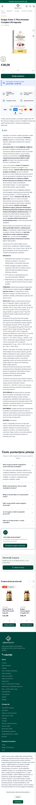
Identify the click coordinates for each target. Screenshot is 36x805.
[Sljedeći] (33, 581)
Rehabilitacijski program (9, 731)
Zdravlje (4, 718)
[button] (33, 30)
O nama (4, 663)
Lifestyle (4, 721)
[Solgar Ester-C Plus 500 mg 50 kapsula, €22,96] (9, 595)
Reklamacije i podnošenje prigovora (12, 686)
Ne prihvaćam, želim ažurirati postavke (17, 792)
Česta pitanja (6, 694)
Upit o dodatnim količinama (9, 671)
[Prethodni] (29, 581)
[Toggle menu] (2, 6)
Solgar (4, 745)
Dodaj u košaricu (9, 625)
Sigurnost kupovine (7, 678)
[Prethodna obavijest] (2, 1)
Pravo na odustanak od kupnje (11, 684)
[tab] (4, 130)
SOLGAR (3, 16)
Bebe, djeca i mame (7, 715)
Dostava (4, 668)
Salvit (3, 750)
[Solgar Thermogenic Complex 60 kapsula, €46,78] (27, 595)
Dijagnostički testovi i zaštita (10, 734)
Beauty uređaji (6, 726)
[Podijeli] (33, 36)
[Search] (30, 6)
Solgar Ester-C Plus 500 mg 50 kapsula (8, 611)
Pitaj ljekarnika (6, 691)
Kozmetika (5, 710)
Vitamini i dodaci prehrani (9, 713)
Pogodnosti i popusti (8, 708)
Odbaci (18, 797)
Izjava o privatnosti (7, 676)
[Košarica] (27, 6)
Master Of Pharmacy (8, 747)
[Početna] (18, 6)
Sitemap (4, 699)
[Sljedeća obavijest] (34, 1)
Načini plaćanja (6, 665)
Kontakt (4, 697)
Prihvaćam (18, 802)
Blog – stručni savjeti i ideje (9, 689)
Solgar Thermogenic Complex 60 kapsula (25, 611)
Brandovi (4, 736)
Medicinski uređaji (7, 728)
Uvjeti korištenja (6, 673)
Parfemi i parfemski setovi (9, 723)
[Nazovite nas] (34, 6)
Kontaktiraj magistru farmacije (15, 545)
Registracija (5, 681)
